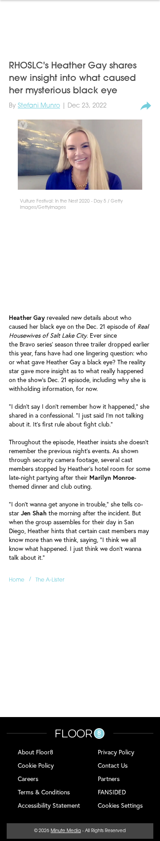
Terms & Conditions (44, 792)
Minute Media (66, 831)
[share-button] (146, 106)
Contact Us (113, 765)
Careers (28, 778)
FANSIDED (112, 792)
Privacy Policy (116, 752)
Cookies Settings (120, 805)
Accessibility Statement (49, 805)
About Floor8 (35, 752)
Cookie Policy (36, 765)
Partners (109, 778)
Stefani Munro (39, 106)
